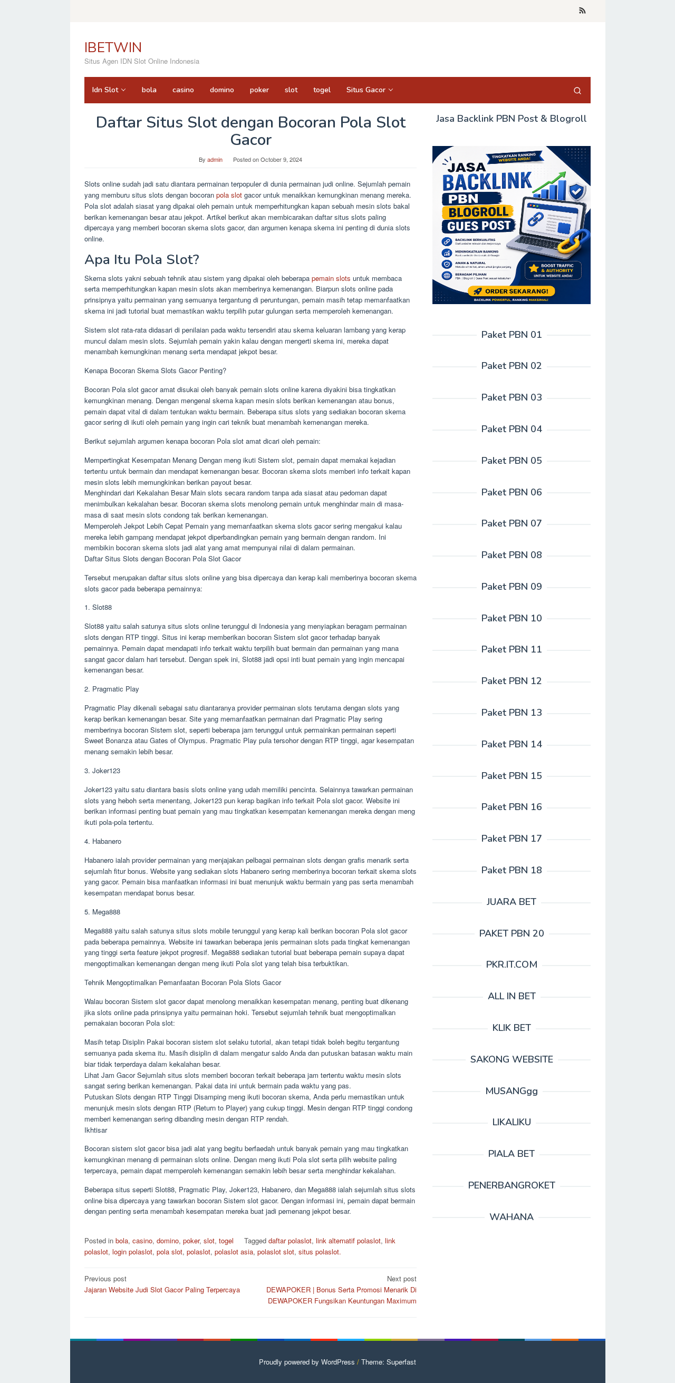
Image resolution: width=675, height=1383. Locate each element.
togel (226, 1240)
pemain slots (331, 278)
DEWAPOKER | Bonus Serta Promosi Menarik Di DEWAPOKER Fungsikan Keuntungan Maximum (341, 1289)
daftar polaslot (290, 1240)
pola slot (229, 195)
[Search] (577, 90)
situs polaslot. (319, 1251)
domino (168, 1240)
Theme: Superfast (388, 1362)
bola (121, 1240)
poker (191, 1240)
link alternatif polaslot (348, 1240)
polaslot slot (275, 1251)
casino (142, 1240)
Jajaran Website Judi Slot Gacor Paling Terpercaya (162, 1283)
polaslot (198, 1251)
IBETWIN (113, 47)
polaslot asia (234, 1251)
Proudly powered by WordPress (307, 1362)
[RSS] (582, 11)
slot (209, 1240)
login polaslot (132, 1251)
